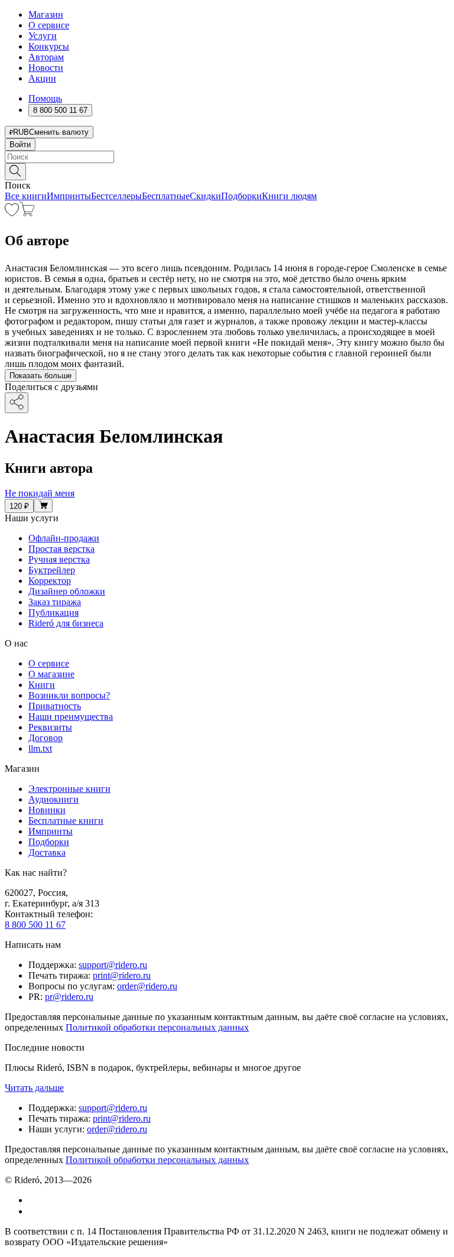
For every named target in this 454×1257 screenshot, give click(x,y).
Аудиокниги (53, 799)
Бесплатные (166, 196)
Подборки (241, 196)
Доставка (47, 852)
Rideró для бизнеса (65, 623)
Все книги (26, 196)
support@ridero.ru (113, 965)
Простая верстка (61, 549)
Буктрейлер (51, 570)
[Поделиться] (16, 402)
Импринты (69, 196)
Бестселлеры (116, 196)
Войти (20, 144)
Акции (42, 78)
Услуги (42, 36)
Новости (45, 68)
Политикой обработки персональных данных (157, 1027)
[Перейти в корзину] (27, 213)
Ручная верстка (59, 559)
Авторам (46, 57)
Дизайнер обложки (66, 591)
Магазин (45, 14)
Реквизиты (50, 727)
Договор (45, 738)
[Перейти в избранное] (12, 213)
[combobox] (227, 157)
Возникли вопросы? (69, 695)
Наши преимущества (70, 717)
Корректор (49, 581)
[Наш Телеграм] (33, 1211)
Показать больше (40, 375)
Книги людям (289, 196)
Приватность (54, 706)
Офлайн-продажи (63, 538)
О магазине (51, 674)
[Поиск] (15, 171)
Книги (41, 685)
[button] (227, 171)
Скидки (205, 196)
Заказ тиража (54, 602)
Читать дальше (34, 1088)
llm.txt (40, 748)
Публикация (53, 613)
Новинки (47, 810)
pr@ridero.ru (69, 997)
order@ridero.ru (147, 986)
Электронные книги (69, 789)
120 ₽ (19, 506)
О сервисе (48, 25)
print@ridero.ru (122, 975)
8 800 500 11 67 (35, 925)
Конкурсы (48, 46)
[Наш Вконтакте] (34, 1200)
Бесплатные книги (65, 821)
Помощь (45, 98)
